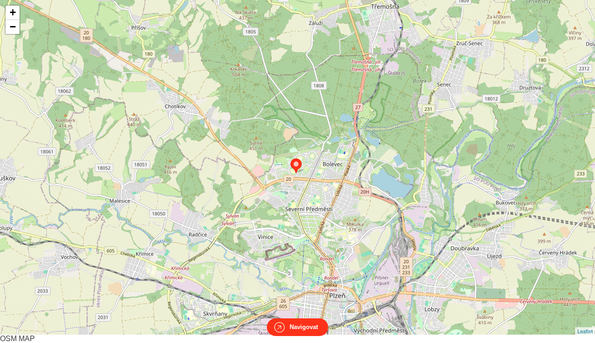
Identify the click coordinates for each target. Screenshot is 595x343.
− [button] (13, 27)
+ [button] (13, 12)
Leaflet (585, 331)
